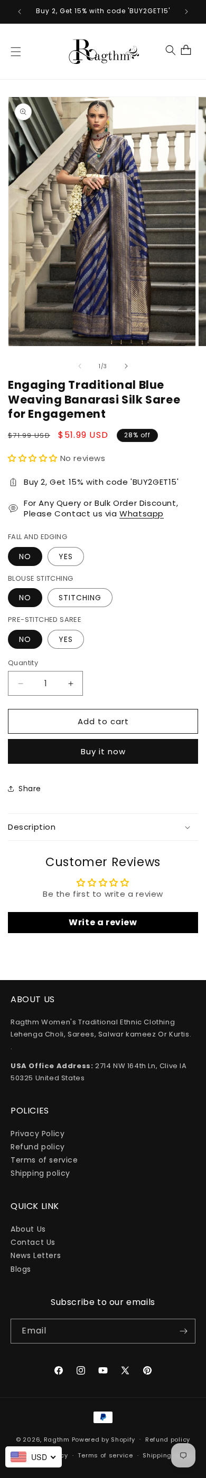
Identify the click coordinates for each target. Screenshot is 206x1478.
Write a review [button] (103, 922)
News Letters (36, 1255)
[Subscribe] (183, 1331)
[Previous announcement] (19, 11)
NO (25, 556)
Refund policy (38, 1146)
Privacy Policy (37, 1133)
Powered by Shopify (104, 1439)
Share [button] (29, 788)
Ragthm (57, 1439)
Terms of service (44, 1160)
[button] (16, 51)
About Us (28, 1229)
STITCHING (80, 597)
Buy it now (103, 751)
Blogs (21, 1269)
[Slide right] (126, 366)
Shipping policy (40, 1173)
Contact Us (33, 1242)
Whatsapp (141, 513)
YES (66, 556)
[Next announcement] (186, 11)
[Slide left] (79, 366)
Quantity (23, 663)
